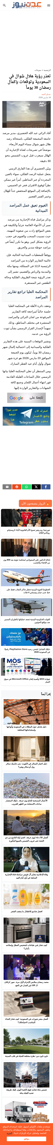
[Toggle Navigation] (49, 5)
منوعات (37, 70)
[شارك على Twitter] (36, 486)
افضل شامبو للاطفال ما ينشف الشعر (26, 911)
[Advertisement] (26, 38)
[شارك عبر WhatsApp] (26, 486)
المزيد (9, 1133)
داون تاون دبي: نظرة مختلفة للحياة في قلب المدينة (26, 1056)
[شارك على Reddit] (17, 486)
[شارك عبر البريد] (7, 486)
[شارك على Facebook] (46, 486)
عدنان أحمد (46, 94)
